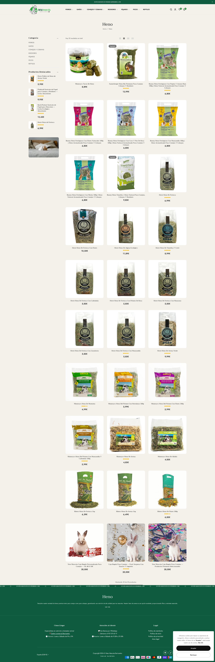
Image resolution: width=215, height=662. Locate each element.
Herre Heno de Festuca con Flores (84, 248)
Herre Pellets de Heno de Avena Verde (47, 77)
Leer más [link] (107, 607)
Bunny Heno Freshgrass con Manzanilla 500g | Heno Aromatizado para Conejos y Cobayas (167, 142)
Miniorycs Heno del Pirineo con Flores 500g (167, 404)
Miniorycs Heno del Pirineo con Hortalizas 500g (126, 404)
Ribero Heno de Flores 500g (167, 511)
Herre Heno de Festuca (46, 122)
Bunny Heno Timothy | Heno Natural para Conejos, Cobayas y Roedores (126, 196)
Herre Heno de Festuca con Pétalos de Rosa (126, 301)
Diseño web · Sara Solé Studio (107, 656)
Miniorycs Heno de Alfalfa (167, 457)
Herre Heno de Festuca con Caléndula (85, 301)
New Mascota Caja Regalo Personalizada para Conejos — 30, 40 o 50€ (84, 565)
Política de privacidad (155, 636)
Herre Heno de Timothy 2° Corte (167, 248)
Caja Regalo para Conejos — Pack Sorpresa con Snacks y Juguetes (126, 565)
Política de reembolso (155, 631)
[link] (69, 9)
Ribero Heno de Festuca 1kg (84, 511)
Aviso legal (155, 639)
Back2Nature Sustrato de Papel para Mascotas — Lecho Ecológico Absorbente (47, 108)
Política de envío (155, 633)
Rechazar (193, 655)
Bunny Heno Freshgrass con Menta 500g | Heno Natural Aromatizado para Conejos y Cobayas (84, 196)
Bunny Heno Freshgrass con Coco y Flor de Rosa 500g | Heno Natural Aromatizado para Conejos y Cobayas (126, 143)
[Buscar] (171, 9)
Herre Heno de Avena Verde (167, 351)
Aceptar (193, 648)
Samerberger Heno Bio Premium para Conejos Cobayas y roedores (126, 85)
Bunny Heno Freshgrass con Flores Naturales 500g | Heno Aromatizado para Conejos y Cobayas (84, 142)
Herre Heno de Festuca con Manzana (167, 301)
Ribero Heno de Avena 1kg (126, 511)
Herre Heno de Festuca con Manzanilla (126, 351)
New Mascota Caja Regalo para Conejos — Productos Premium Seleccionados (167, 565)
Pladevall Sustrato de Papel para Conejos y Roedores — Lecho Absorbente (48, 91)
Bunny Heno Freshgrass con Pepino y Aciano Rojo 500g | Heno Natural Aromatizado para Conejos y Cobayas (167, 86)
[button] (41, 80)
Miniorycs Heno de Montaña (84, 404)
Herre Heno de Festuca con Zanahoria (84, 351)
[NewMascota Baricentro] (40, 9)
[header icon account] (175, 9)
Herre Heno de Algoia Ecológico (126, 248)
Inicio (104, 29)
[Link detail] (165, 653)
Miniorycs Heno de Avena (125, 457)
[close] (212, 2)
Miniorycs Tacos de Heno (84, 84)
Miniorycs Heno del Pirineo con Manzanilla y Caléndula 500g (84, 458)
